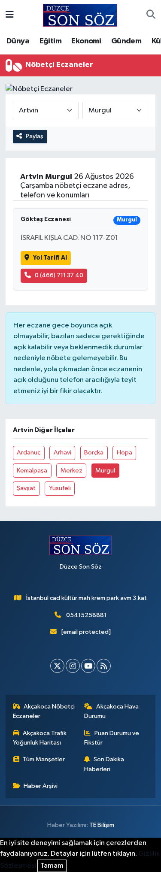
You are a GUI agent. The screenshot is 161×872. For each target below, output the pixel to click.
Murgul (105, 470)
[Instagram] (73, 666)
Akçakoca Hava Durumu (111, 711)
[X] (57, 666)
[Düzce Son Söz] (80, 15)
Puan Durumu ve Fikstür (111, 738)
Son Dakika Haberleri (104, 764)
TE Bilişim (101, 825)
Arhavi (62, 452)
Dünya (17, 41)
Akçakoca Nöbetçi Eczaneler (44, 711)
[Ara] (150, 15)
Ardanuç (28, 452)
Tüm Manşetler (44, 759)
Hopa (124, 452)
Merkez (71, 470)
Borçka (93, 452)
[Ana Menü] (10, 15)
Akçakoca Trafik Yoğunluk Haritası (40, 738)
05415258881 (86, 615)
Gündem (126, 41)
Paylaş (34, 136)
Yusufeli (60, 488)
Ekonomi (86, 41)
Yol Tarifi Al (50, 257)
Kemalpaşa (32, 470)
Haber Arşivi (41, 786)
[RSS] (104, 666)
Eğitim (50, 41)
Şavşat (26, 488)
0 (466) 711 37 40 (59, 275)
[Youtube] (88, 666)
